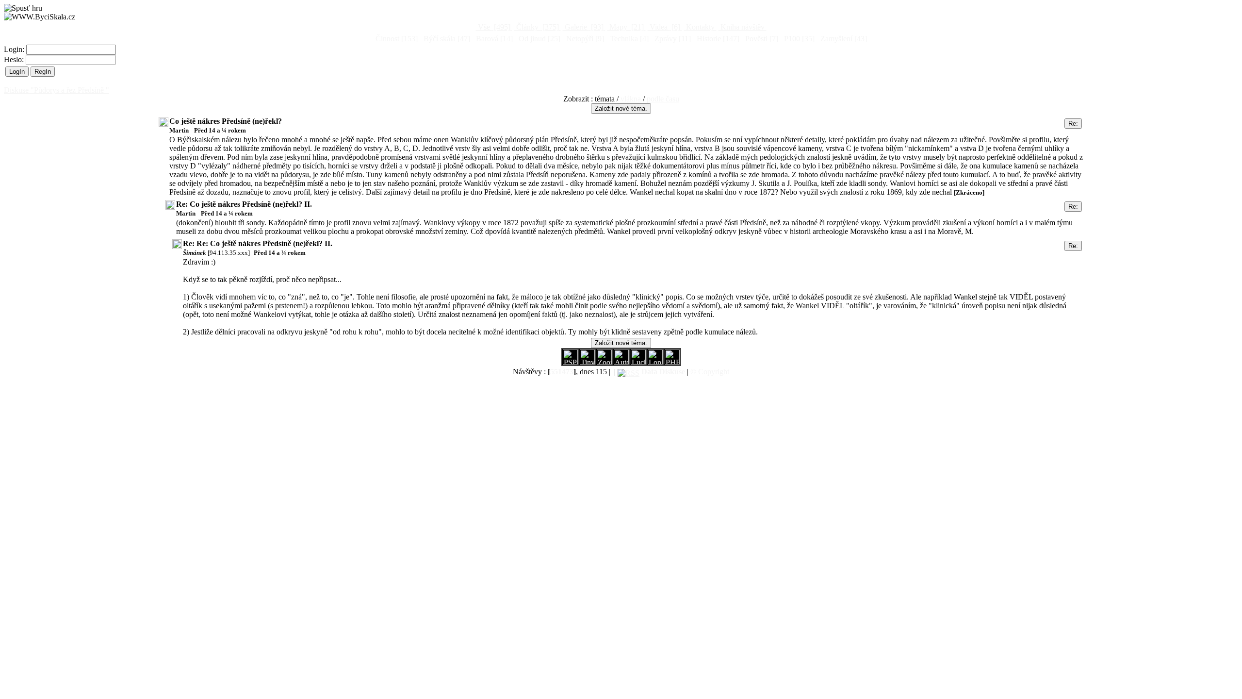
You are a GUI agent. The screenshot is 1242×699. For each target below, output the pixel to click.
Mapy (625, 27)
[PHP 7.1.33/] (672, 362)
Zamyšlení (842, 38)
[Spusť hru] (23, 8)
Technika (628, 38)
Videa (664, 27)
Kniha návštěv (743, 27)
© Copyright (709, 371)
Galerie (583, 27)
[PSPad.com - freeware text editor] (570, 362)
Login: (15, 49)
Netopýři (584, 38)
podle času (663, 99)
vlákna (631, 99)
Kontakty (700, 27)
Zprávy (672, 38)
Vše (493, 27)
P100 (798, 38)
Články (536, 27)
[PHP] (655, 362)
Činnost (396, 38)
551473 (561, 371)
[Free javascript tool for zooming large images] (638, 362)
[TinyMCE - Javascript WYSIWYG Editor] (587, 362)
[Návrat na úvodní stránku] (39, 17)
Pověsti (760, 38)
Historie (717, 38)
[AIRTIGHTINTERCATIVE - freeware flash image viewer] (621, 362)
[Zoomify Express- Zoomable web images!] (604, 362)
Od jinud (538, 38)
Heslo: (15, 59)
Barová (493, 38)
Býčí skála (446, 38)
